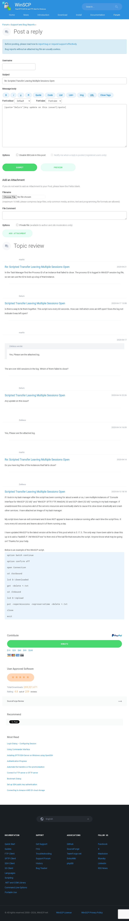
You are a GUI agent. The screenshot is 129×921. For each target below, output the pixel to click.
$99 (24, 650)
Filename (6, 192)
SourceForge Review (15, 701)
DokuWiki (71, 858)
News (26, 14)
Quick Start (10, 844)
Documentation (97, 14)
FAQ (38, 849)
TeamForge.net (74, 853)
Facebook (102, 844)
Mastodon (103, 853)
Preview (58, 167)
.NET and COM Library (15, 882)
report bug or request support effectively (57, 44)
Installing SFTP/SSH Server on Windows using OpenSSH (30, 755)
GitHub (70, 844)
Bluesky (101, 858)
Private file (46, 225)
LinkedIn (102, 863)
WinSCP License (64, 912)
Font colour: (8, 100)
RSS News (103, 868)
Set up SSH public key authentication (22, 784)
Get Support (41, 844)
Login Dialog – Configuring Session (21, 743)
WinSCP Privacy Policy (92, 912)
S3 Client (9, 868)
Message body (9, 88)
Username (7, 60)
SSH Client (10, 863)
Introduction (43, 14)
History (39, 863)
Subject (5, 74)
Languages (10, 873)
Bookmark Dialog (14, 778)
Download (62, 14)
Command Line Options (16, 887)
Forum (117, 14)
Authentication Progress (17, 761)
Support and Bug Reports (23, 24)
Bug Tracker (41, 868)
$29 (14, 650)
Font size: (40, 100)
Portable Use (11, 892)
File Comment (9, 208)
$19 (8, 650)
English (49, 819)
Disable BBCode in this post (32, 155)
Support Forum (43, 858)
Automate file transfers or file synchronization (25, 767)
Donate (64, 644)
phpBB (70, 863)
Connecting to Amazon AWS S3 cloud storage (26, 790)
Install (79, 14)
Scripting (9, 877)
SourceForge (73, 849)
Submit (19, 167)
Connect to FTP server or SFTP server (22, 773)
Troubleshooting (44, 853)
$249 (30, 650)
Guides (8, 849)
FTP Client (9, 853)
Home (12, 14)
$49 (19, 650)
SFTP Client (10, 858)
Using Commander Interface (18, 749)
